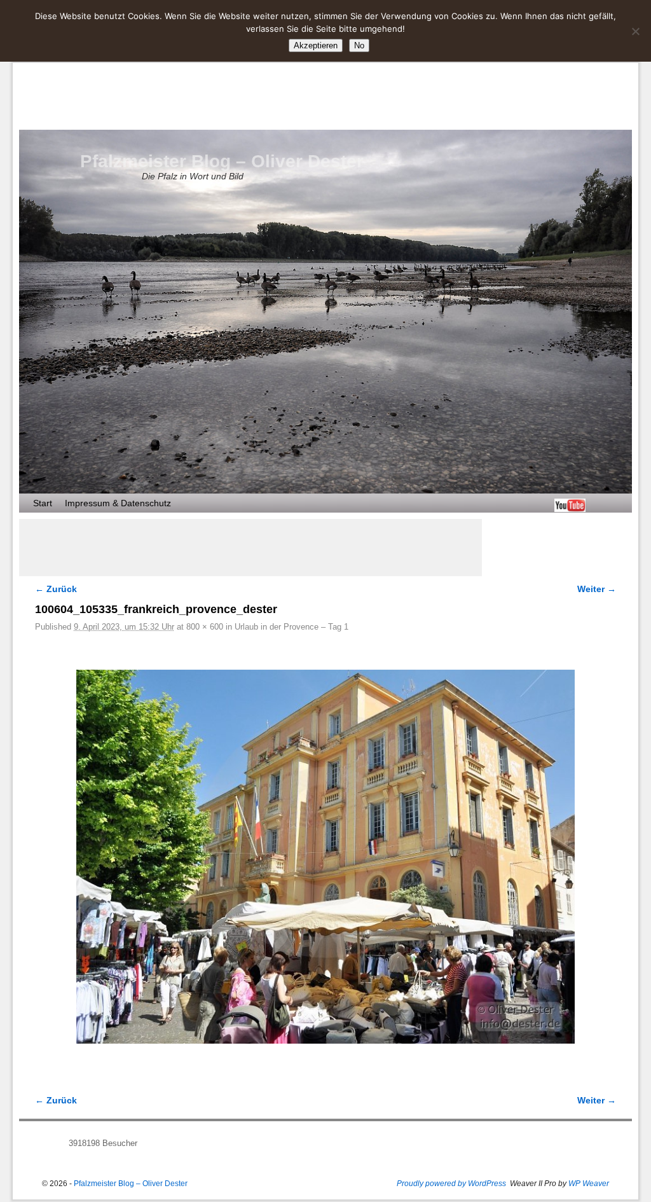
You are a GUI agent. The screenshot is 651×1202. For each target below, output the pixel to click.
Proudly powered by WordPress (451, 1183)
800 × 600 (204, 627)
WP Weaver (588, 1183)
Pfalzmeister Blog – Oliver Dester (222, 161)
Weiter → (596, 589)
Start (42, 503)
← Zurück (56, 589)
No (359, 45)
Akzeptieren (316, 45)
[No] (635, 31)
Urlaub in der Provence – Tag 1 (291, 627)
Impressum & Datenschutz (118, 503)
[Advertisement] (250, 547)
